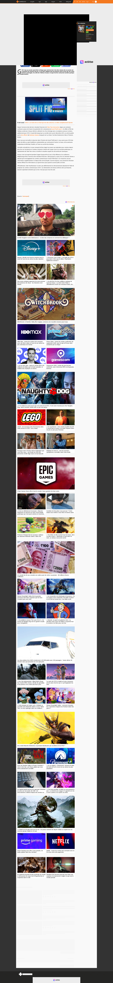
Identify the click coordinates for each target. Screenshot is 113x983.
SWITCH (83, 1)
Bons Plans (68, 1)
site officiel (24, 135)
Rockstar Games (34, 135)
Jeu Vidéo (32, 1)
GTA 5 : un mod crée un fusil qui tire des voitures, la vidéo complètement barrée (49, 122)
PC (74, 1)
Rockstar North (88, 39)
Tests (60, 1)
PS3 (89, 28)
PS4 (87, 26)
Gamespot (26, 196)
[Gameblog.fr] (21, 1)
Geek (46, 1)
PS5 (77, 1)
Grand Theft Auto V (90, 25)
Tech (40, 1)
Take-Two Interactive (53, 127)
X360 (91, 28)
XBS (80, 1)
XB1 (87, 28)
